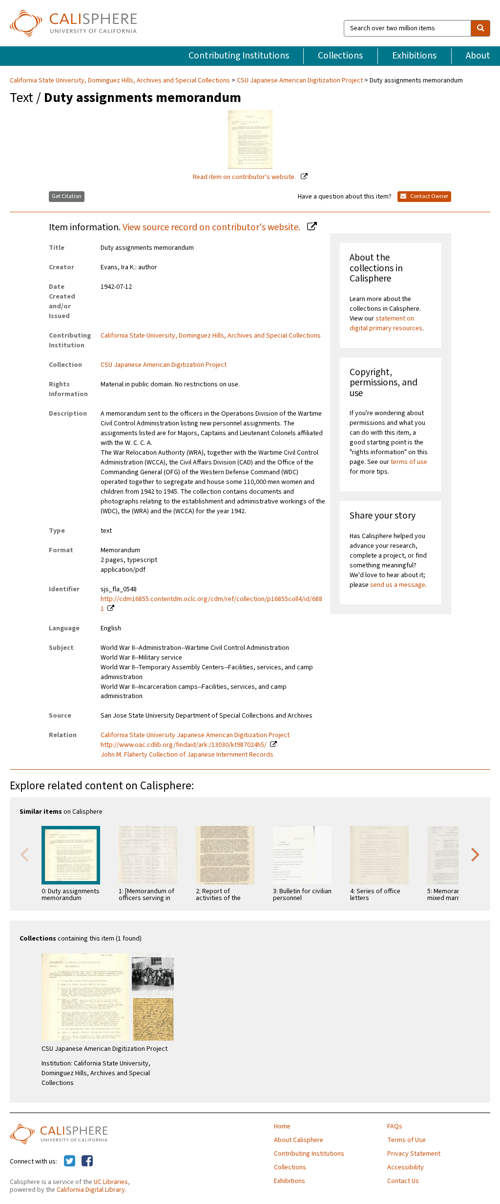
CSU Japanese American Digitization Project (300, 80)
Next (475, 854)
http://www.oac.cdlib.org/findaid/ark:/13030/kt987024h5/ (184, 745)
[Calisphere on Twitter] (69, 1161)
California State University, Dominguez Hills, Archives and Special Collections (120, 80)
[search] (480, 28)
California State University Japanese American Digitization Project (195, 735)
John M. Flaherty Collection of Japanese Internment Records (187, 755)
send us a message (397, 585)
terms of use (409, 462)
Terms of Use (406, 1140)
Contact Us (403, 1181)
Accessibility (405, 1167)
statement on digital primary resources (386, 323)
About (478, 55)
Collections (340, 55)
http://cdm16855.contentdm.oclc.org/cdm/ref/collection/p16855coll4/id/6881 (211, 604)
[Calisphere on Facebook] (87, 1161)
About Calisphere (298, 1140)
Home (282, 1126)
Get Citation (67, 196)
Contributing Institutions (238, 55)
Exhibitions (414, 55)
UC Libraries (111, 1182)
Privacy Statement (413, 1153)
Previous (24, 854)
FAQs (394, 1126)
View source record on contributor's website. (212, 227)
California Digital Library (91, 1190)
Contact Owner (428, 196)
